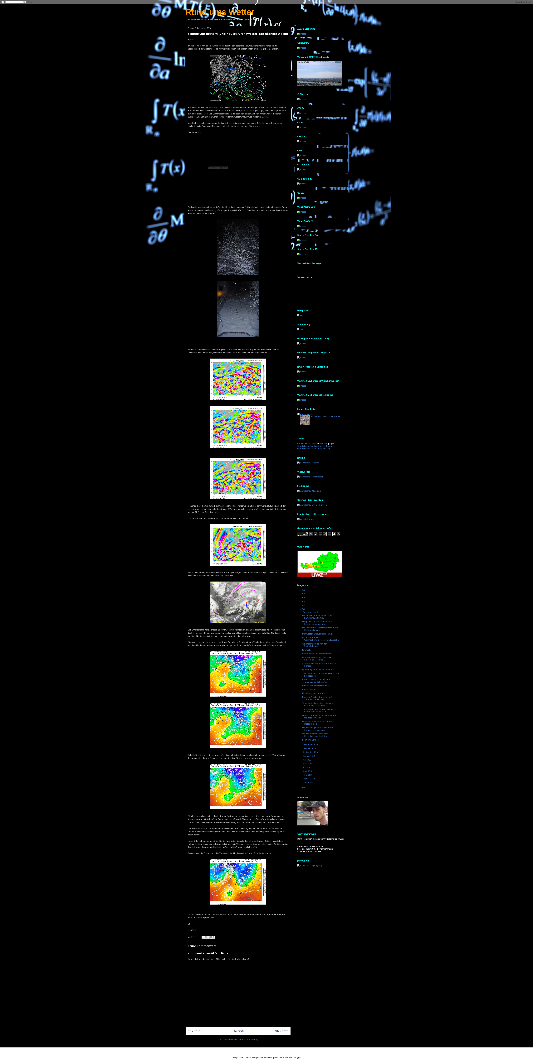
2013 (302, 597)
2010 (302, 609)
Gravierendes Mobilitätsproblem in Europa (319, 664)
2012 (302, 601)
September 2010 (311, 752)
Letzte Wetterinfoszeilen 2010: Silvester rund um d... (317, 616)
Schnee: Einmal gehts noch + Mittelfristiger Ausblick (316, 734)
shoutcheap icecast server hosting (313, 448)
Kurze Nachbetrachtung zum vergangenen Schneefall (316, 680)
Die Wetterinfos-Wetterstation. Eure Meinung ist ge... (320, 628)
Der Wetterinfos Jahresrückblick (317, 634)
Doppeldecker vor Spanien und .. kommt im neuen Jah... (317, 622)
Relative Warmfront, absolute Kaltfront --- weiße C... (316, 658)
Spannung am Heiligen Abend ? (317, 669)
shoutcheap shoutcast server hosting (315, 446)
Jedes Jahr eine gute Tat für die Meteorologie (317, 722)
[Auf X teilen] (208, 937)
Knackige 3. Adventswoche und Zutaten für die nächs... (317, 698)
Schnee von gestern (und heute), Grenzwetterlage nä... (317, 728)
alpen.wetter (306, 414)
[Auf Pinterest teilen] (213, 937)
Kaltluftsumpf (309, 689)
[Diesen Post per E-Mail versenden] (203, 937)
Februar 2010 (309, 778)
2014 (302, 593)
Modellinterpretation (312, 693)
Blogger (297, 1057)
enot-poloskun (275, 1057)
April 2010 (308, 771)
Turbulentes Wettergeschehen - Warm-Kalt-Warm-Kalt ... (317, 710)
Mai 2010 (307, 767)
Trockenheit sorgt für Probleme (325, 416)
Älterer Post (281, 1031)
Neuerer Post (195, 1031)
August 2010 (309, 756)
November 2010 (310, 744)
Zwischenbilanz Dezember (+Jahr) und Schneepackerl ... (320, 674)
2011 (302, 605)
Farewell (306, 650)
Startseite (238, 1031)
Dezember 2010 (310, 612)
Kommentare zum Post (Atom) (243, 1039)
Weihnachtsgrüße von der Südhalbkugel (314, 645)
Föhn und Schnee (310, 740)
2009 (302, 787)
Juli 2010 (307, 760)
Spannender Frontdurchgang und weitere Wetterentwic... (318, 704)
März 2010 (308, 775)
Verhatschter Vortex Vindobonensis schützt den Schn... (319, 716)
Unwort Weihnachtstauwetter (316, 685)
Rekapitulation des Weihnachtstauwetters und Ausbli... (320, 638)
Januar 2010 (309, 782)
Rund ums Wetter (219, 12)
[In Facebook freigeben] (210, 937)
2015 (302, 590)
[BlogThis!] (205, 937)
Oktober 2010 (309, 748)
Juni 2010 (307, 763)
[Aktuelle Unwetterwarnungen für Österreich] (319, 576)
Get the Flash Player (307, 443)
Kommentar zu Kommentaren (316, 653)
